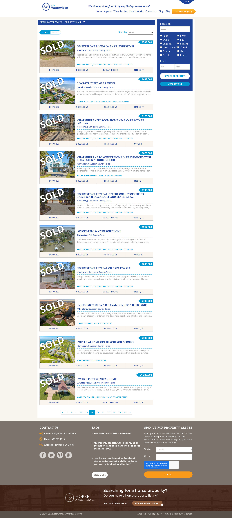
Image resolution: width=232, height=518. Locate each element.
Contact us (151, 11)
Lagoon (167, 43)
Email (147, 456)
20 (125, 412)
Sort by (122, 32)
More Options (175, 84)
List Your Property (183, 11)
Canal (183, 47)
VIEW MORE (100, 474)
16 (103, 412)
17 (109, 412)
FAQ (168, 11)
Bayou (166, 51)
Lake (165, 35)
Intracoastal (169, 47)
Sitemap (188, 513)
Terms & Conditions (173, 513)
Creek (166, 55)
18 (114, 412)
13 (87, 412)
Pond (183, 55)
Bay (182, 39)
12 (81, 412)
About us (141, 513)
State (147, 449)
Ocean (166, 39)
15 (98, 412)
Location (165, 23)
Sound (184, 43)
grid (45, 32)
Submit (168, 474)
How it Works (136, 11)
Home (99, 11)
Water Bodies (120, 11)
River (183, 35)
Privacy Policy (155, 513)
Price (163, 61)
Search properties (175, 76)
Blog (161, 11)
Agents (107, 11)
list (56, 32)
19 (120, 412)
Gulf (182, 51)
